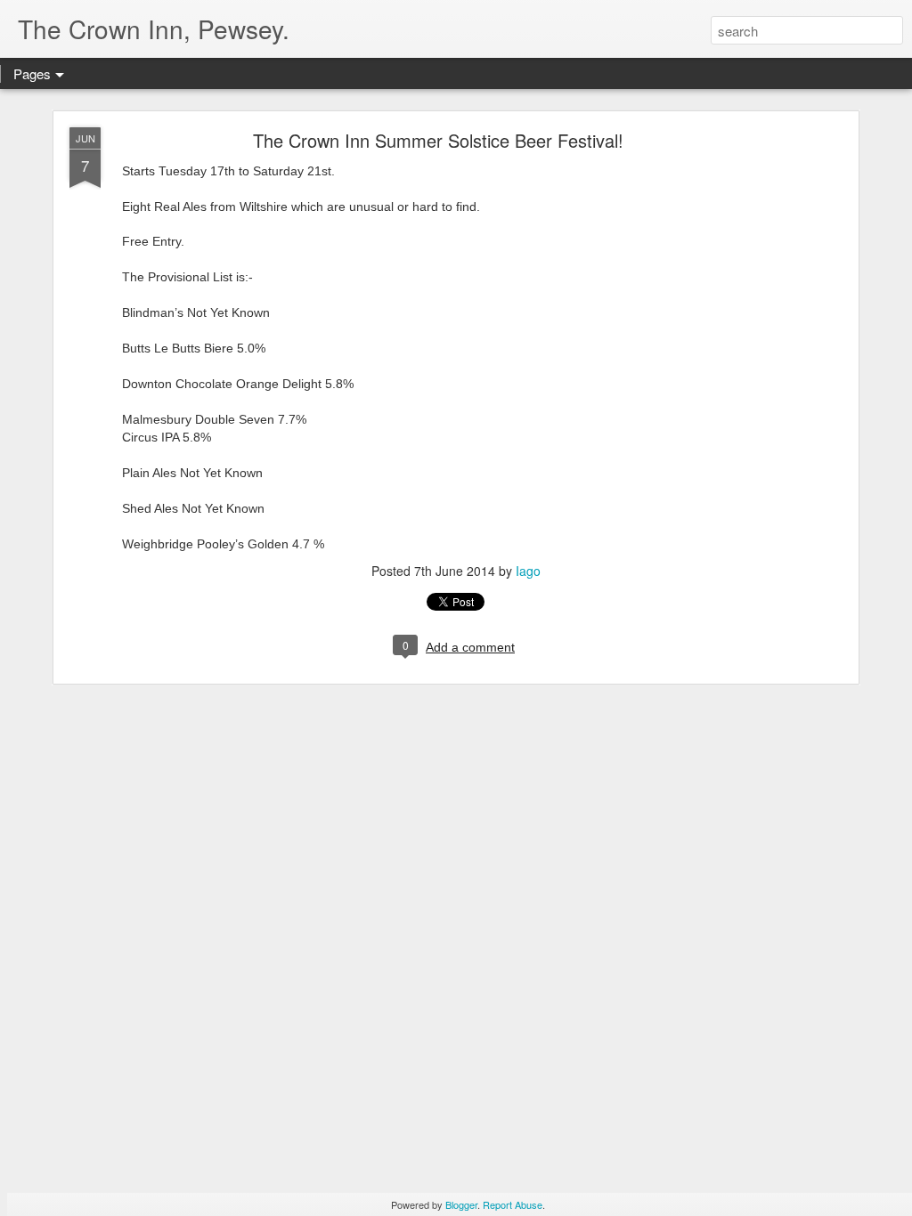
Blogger (461, 1204)
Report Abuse (512, 1204)
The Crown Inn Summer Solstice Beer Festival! (438, 140)
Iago (528, 571)
